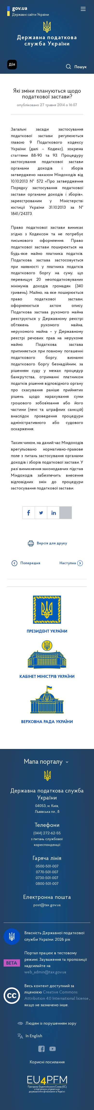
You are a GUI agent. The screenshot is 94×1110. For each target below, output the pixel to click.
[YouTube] (52, 1049)
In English (34, 1036)
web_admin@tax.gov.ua (45, 972)
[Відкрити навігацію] (83, 9)
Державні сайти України (30, 15)
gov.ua (19, 8)
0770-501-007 (47, 872)
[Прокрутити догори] (85, 1083)
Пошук (80, 67)
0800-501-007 (47, 884)
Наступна (68, 563)
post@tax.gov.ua (47, 905)
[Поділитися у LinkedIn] (53, 513)
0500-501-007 (47, 866)
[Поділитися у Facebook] (29, 513)
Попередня (30, 563)
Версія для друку (52, 543)
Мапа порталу (43, 762)
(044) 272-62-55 (47, 833)
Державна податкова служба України (47, 41)
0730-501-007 (47, 878)
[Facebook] (41, 1049)
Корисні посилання (47, 1062)
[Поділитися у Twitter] (41, 513)
